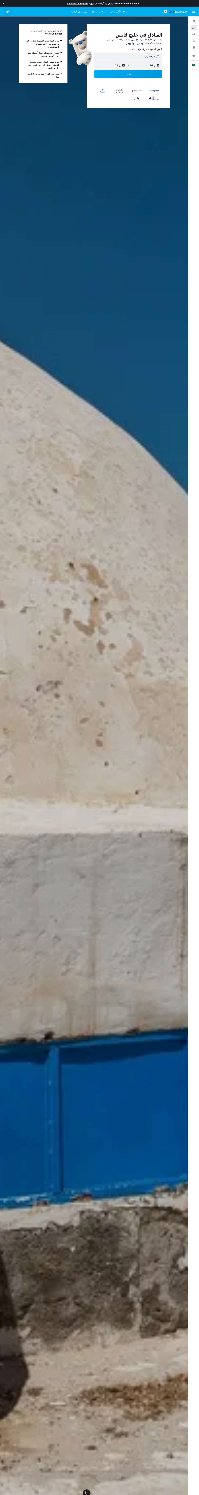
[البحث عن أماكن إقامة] (194, 28)
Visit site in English (77, 3)
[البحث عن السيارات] (194, 34)
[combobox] (146, 49)
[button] (3, 3)
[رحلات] (194, 56)
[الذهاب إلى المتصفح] (194, 47)
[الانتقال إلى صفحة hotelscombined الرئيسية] (176, 11)
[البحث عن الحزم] (194, 41)
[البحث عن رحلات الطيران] (194, 21)
